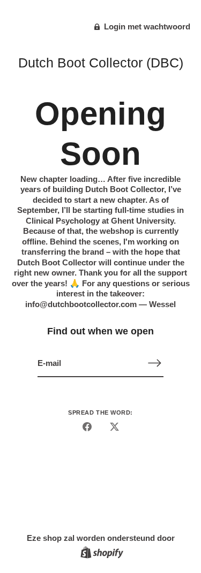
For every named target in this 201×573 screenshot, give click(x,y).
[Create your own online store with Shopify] (100, 554)
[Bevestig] (155, 363)
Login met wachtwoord (146, 26)
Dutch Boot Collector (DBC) (100, 62)
